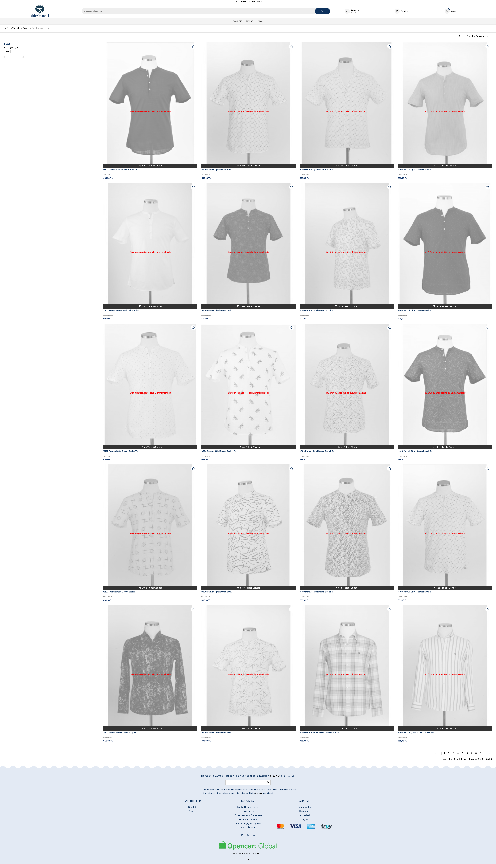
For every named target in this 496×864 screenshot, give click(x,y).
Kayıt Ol (353, 12)
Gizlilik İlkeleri (248, 827)
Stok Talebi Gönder (152, 165)
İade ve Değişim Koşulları (248, 823)
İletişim (304, 819)
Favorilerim (405, 11)
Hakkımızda (248, 811)
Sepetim (454, 11)
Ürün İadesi (304, 815)
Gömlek (15, 28)
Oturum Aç (355, 10)
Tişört (192, 811)
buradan (258, 793)
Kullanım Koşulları (248, 819)
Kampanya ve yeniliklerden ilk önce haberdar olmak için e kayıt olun (248, 775)
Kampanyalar (304, 807)
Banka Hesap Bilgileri (248, 807)
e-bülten (275, 775)
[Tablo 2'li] (455, 36)
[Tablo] (460, 36)
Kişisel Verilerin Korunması (248, 815)
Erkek (26, 28)
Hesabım (304, 811)
